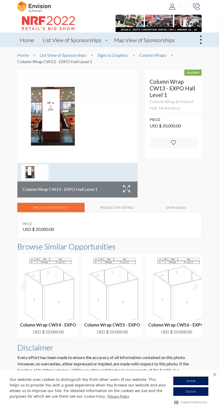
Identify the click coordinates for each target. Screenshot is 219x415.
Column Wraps (152, 55)
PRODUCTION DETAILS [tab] (117, 207)
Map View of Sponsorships (144, 40)
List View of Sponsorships (72, 40)
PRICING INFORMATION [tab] (51, 207)
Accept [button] (190, 381)
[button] (190, 402)
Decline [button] (191, 391)
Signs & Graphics (112, 55)
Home (27, 40)
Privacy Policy (118, 396)
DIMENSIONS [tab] (176, 207)
